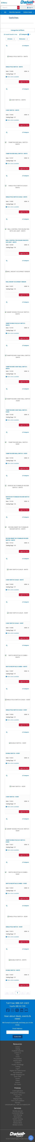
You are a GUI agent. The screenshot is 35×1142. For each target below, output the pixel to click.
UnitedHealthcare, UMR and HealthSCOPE (17, 1104)
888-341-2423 (22, 1003)
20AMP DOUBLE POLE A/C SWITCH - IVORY (16, 841)
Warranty (17, 1103)
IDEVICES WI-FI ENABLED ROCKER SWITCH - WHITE (17, 498)
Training (17, 1066)
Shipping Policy (17, 1099)
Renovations (17, 1117)
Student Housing (18, 1119)
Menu (5, 3)
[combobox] (10, 7)
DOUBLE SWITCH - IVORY (13, 753)
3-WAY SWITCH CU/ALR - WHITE (15, 580)
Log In (18, 1069)
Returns (17, 1097)
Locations (18, 1063)
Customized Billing (17, 1113)
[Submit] (18, 7)
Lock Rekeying (17, 1115)
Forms (18, 1057)
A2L (5, 12)
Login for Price (24, 82)
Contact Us (17, 1053)
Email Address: (17, 1029)
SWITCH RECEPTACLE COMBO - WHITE (16, 666)
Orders (18, 1080)
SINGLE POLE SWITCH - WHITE (14, 67)
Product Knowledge (18, 1064)
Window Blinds (17, 1123)
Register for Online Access (18, 1070)
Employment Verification (17, 1093)
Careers (17, 1047)
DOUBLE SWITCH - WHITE (13, 970)
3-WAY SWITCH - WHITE (12, 110)
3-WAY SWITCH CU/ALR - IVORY (14, 623)
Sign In (30, 7)
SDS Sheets (17, 1084)
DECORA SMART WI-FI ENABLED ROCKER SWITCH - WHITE (17, 539)
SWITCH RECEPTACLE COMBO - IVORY (16, 883)
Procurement (18, 1059)
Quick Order (17, 1076)
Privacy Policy (18, 1095)
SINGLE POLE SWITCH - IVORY (14, 927)
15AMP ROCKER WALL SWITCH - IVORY (16, 453)
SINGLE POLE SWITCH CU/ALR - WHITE (16, 197)
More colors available (13, 77)
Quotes (17, 1078)
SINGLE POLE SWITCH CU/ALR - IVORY (16, 710)
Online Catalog (28, 12)
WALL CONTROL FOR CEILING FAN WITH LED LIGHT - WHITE (17, 241)
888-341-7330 (20, 1006)
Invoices (17, 1082)
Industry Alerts (17, 1061)
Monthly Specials (14, 12)
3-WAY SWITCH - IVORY (12, 797)
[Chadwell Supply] (28, 2)
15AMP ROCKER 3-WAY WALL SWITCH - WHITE (16, 367)
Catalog (17, 1049)
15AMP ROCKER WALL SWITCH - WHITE (16, 153)
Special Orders (17, 1121)
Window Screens (18, 1125)
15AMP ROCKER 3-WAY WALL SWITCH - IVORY (16, 411)
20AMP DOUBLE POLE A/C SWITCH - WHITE (16, 324)
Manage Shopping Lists (18, 1074)
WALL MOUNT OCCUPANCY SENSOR (16, 282)
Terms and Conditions (17, 1101)
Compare (25, 34)
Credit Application (17, 1091)
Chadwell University (17, 1051)
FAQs (17, 1055)
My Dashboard (17, 1072)
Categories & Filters (17, 30)
